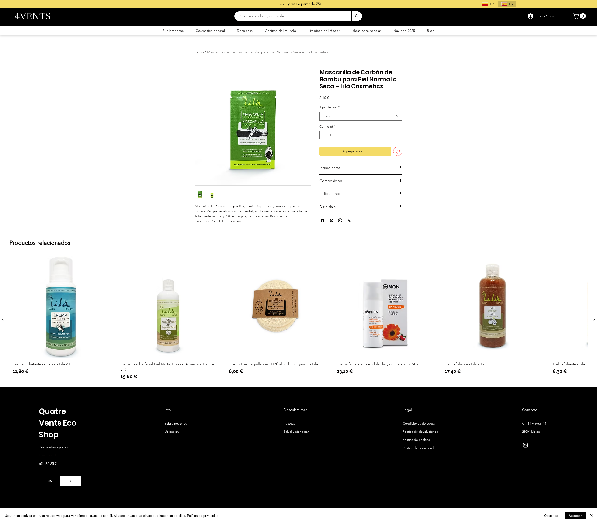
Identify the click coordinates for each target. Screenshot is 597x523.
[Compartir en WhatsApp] (340, 220)
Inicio (199, 52)
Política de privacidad (203, 515)
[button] (580, 16)
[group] (298, 319)
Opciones (551, 515)
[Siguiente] (594, 319)
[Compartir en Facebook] (322, 220)
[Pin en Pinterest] (331, 220)
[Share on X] (349, 220)
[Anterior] (3, 319)
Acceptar (575, 515)
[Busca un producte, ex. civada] (356, 16)
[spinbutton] (330, 135)
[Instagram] (525, 445)
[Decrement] (323, 135)
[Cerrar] (591, 515)
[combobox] (360, 116)
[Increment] (337, 135)
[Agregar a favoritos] (397, 151)
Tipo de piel (329, 107)
